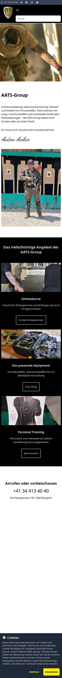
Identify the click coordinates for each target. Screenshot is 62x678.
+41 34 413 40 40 (31, 491)
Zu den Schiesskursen (31, 320)
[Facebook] (26, 2)
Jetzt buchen (31, 453)
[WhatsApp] (37, 2)
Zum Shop (31, 386)
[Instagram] (32, 2)
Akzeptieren (51, 671)
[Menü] (17, 10)
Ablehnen (34, 671)
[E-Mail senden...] (21, 2)
